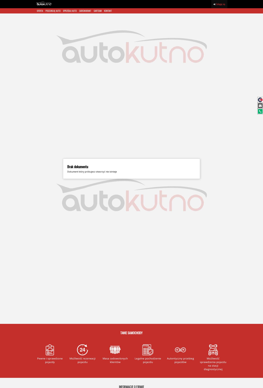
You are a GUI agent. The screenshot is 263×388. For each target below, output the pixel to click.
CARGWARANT (85, 10)
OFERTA (40, 10)
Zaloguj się (220, 4)
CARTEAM (98, 10)
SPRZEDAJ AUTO (70, 10)
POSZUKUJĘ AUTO (53, 10)
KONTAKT (108, 10)
